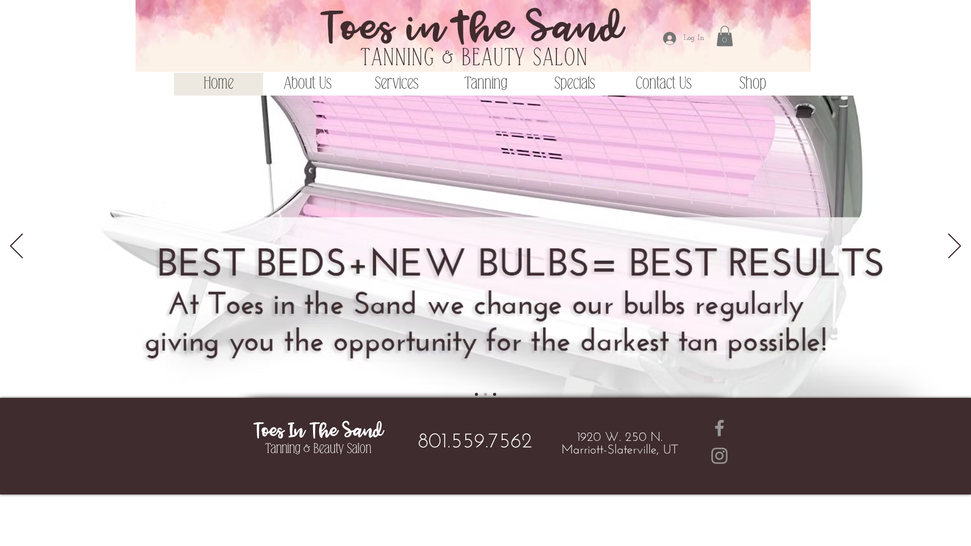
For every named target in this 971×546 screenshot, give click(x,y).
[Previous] (16, 247)
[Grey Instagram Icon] (719, 456)
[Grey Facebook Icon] (719, 428)
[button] (724, 36)
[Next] (954, 247)
